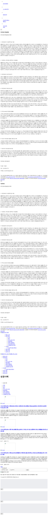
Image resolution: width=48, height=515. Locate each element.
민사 (9, 337)
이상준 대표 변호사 (12, 347)
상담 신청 (8, 350)
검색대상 (4, 469)
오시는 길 (8, 351)
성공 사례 (8, 349)
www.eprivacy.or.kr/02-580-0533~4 (35, 176)
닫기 (2, 489)
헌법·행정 (10, 341)
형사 (9, 338)
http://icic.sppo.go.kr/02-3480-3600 (17, 178)
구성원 (7, 346)
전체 (4, 385)
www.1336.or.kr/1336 (10, 176)
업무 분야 (8, 336)
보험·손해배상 (11, 342)
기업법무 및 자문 (12, 345)
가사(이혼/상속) (11, 343)
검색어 (12, 469)
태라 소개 (8, 334)
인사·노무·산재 (11, 340)
